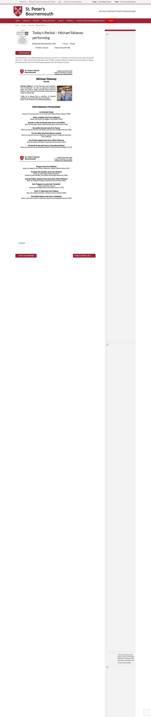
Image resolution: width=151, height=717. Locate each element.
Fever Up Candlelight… (27, 256)
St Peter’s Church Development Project (42, 2)
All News (70, 20)
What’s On (23, 2)
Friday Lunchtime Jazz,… (83, 256)
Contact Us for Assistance (73, 2)
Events (60, 20)
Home (17, 20)
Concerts (31, 25)
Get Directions (24, 53)
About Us (26, 20)
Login (59, 2)
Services (36, 20)
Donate (111, 20)
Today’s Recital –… (41, 25)
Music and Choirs (49, 20)
